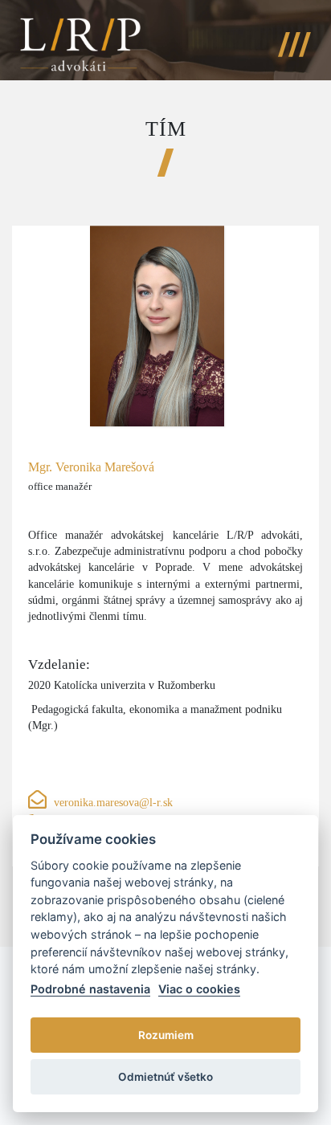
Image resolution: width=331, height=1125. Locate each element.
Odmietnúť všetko (165, 1076)
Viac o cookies (199, 989)
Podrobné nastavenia (90, 989)
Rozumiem (166, 1035)
